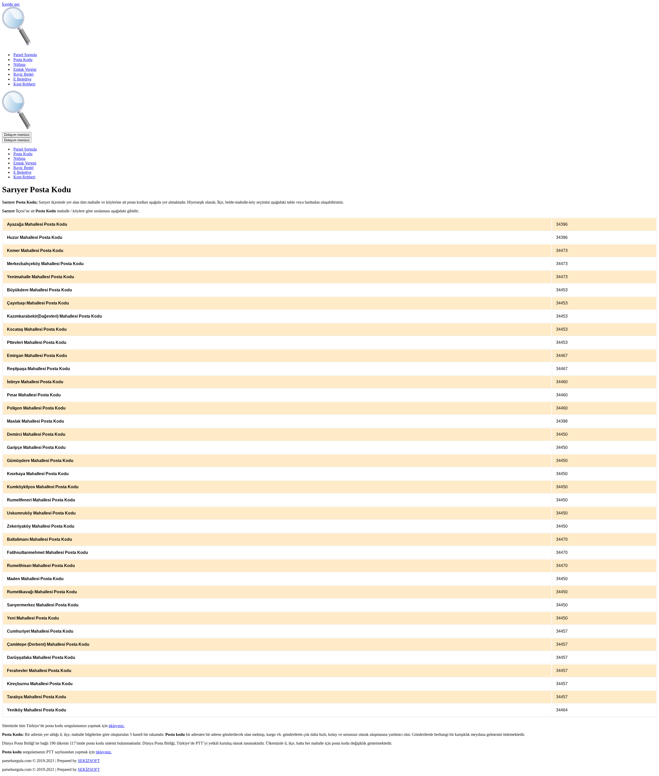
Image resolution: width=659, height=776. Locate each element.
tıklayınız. (117, 725)
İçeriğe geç (11, 4)
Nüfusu (19, 64)
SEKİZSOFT (89, 760)
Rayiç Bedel (23, 74)
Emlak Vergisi (24, 69)
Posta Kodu (22, 59)
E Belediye (22, 79)
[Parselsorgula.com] (105, 45)
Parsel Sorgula (25, 55)
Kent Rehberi (24, 84)
